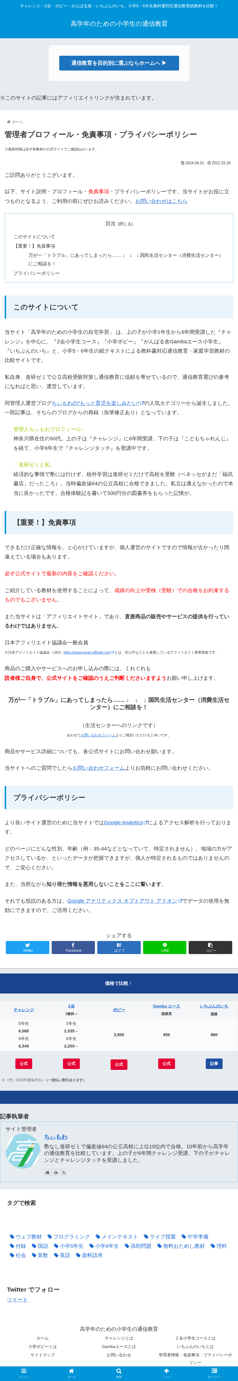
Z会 (71, 1006)
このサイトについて (34, 236)
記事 (214, 1063)
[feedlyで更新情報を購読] (55, 1172)
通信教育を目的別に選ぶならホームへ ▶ (119, 63)
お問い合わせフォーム (98, 735)
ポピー (119, 1009)
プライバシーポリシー (36, 273)
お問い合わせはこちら (161, 201)
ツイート (17, 1300)
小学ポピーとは (42, 1346)
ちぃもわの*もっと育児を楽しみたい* (95, 403)
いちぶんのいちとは (195, 1346)
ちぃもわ (55, 1136)
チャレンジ (24, 1009)
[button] (220, 822)
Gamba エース (166, 1006)
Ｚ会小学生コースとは (195, 1338)
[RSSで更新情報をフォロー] (63, 1172)
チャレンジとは (119, 1338)
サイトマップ (42, 1355)
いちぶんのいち (214, 1006)
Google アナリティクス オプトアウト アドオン (122, 901)
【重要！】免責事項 (34, 245)
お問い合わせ (119, 1355)
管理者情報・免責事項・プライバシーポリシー (195, 1358)
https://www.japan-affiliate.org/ (87, 652)
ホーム (43, 1338)
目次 (110, 223)
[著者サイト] (47, 1172)
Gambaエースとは (119, 1346)
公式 (24, 1063)
